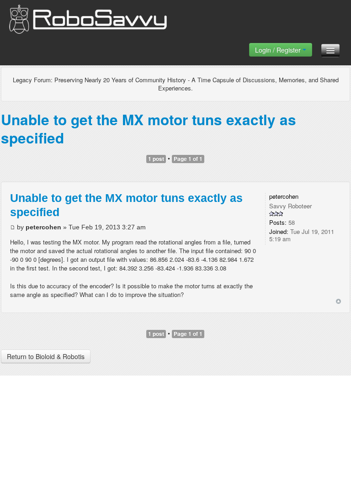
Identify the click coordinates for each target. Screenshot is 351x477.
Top (338, 301)
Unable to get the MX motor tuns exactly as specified (148, 128)
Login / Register (279, 49)
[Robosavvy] (88, 21)
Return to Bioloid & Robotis (46, 356)
